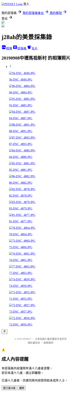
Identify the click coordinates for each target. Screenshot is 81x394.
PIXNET (27, 338)
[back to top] (5, 331)
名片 (35, 48)
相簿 (9, 48)
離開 (21, 388)
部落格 (22, 48)
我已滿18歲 (9, 388)
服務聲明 (48, 342)
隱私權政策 (34, 342)
